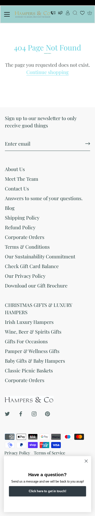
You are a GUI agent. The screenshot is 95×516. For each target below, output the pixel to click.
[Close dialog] (86, 461)
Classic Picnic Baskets (29, 370)
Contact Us (17, 188)
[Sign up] (87, 143)
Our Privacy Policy (25, 275)
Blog (10, 208)
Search (75, 14)
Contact (53, 14)
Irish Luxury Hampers (29, 322)
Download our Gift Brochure (36, 285)
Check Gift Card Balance (32, 266)
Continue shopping (47, 72)
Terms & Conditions (27, 246)
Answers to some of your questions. (44, 198)
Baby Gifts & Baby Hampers (35, 360)
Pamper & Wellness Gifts (32, 351)
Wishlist (82, 14)
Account (67, 14)
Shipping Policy (22, 217)
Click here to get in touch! (47, 491)
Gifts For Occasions (26, 341)
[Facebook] (20, 413)
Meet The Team (21, 178)
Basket (89, 13)
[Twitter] (7, 413)
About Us (15, 169)
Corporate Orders (24, 237)
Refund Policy (20, 227)
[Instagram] (34, 413)
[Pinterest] (47, 413)
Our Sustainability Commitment (40, 256)
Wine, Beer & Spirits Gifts (33, 331)
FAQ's (60, 14)
